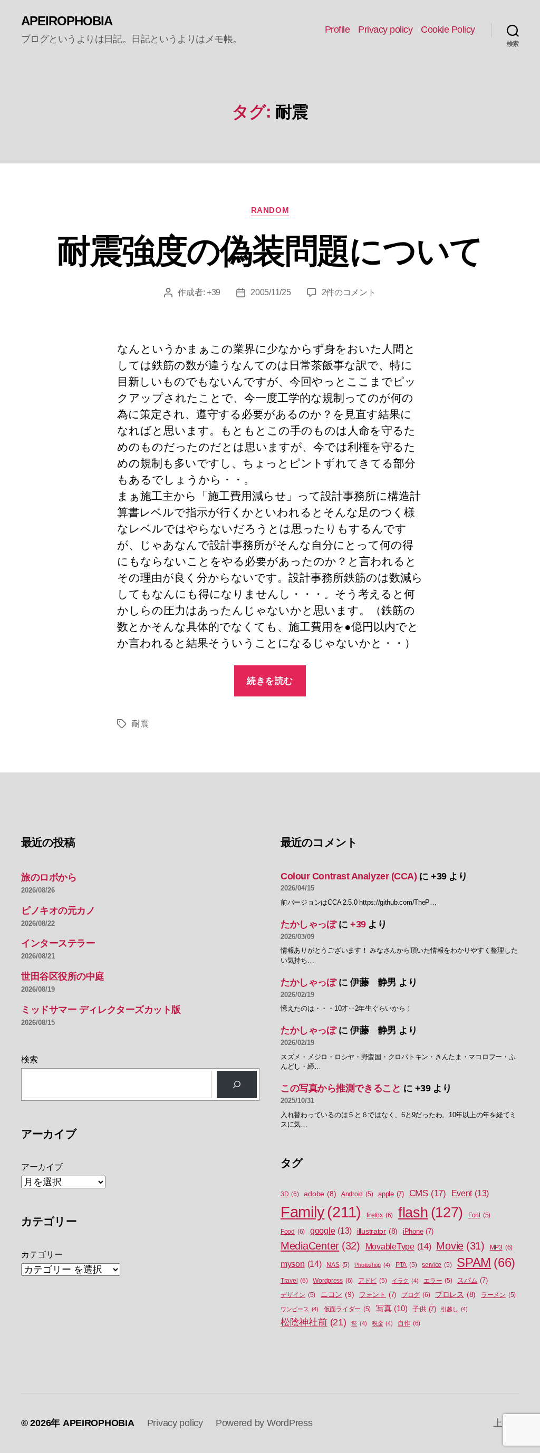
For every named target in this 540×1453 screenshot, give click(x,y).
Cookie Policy (448, 29)
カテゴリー (42, 1254)
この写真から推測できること (341, 1088)
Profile (337, 29)
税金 (382, 1323)
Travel (294, 1280)
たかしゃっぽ (308, 924)
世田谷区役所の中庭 (62, 976)
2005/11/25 (270, 292)
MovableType (398, 1246)
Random (270, 210)
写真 (391, 1308)
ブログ (415, 1295)
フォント (377, 1295)
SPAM (486, 1263)
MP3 (501, 1247)
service (436, 1265)
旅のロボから (48, 877)
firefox (380, 1215)
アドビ (372, 1280)
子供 (424, 1309)
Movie (460, 1246)
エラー (437, 1280)
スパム (472, 1280)
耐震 (140, 723)
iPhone (418, 1231)
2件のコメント (349, 292)
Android (357, 1194)
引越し (454, 1309)
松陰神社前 (313, 1322)
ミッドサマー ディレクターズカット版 (101, 1009)
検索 (29, 1059)
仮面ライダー (347, 1309)
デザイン (298, 1295)
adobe (320, 1194)
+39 (213, 292)
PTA (406, 1265)
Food (293, 1231)
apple (391, 1194)
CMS (427, 1193)
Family (321, 1211)
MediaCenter (320, 1246)
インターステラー (58, 943)
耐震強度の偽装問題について (270, 251)
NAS (337, 1265)
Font (479, 1215)
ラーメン (498, 1295)
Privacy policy (385, 29)
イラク (405, 1280)
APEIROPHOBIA (66, 21)
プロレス (455, 1295)
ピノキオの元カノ (58, 910)
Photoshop (372, 1265)
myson (301, 1263)
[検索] (237, 1084)
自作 (409, 1323)
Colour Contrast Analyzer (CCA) (349, 876)
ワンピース (300, 1309)
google (331, 1230)
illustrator (377, 1231)
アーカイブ (42, 1167)
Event (470, 1193)
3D (290, 1194)
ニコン (337, 1294)
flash (430, 1212)
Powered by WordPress (264, 1423)
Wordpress (333, 1280)
